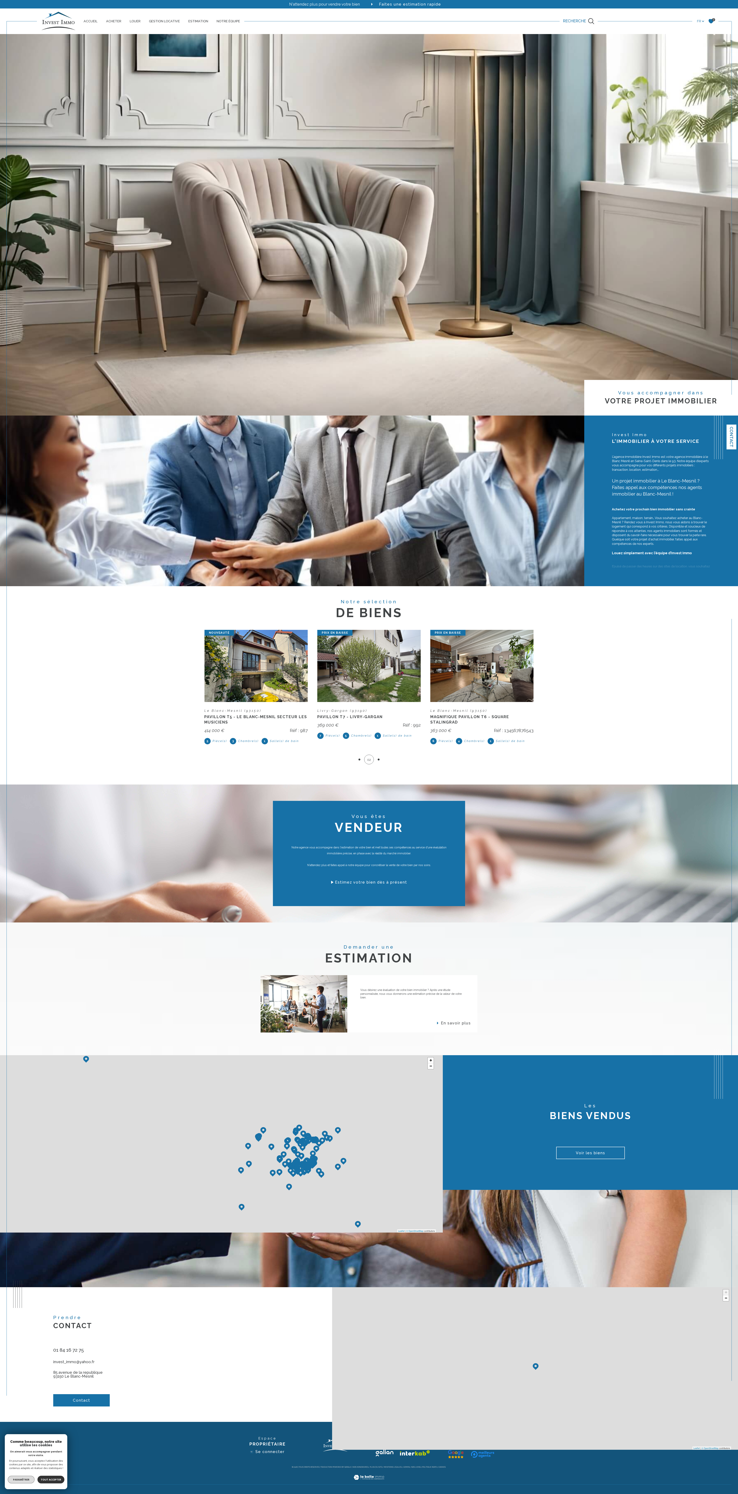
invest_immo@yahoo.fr (74, 1362)
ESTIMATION (198, 21)
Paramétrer (21, 1479)
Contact (731, 437)
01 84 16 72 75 (68, 1350)
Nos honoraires (360, 1467)
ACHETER (113, 21)
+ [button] (431, 1060)
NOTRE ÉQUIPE (228, 21)
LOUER (135, 21)
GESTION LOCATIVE (164, 21)
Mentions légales (392, 1467)
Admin (406, 1467)
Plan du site (376, 1467)
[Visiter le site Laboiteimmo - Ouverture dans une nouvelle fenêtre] (369, 1482)
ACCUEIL (90, 21)
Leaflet (401, 1230)
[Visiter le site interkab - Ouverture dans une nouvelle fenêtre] (415, 1453)
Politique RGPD (429, 1467)
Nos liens (416, 1467)
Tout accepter (51, 1479)
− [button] (431, 1066)
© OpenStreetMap (414, 1230)
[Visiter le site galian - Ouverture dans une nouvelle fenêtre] (384, 1452)
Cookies (442, 1467)
